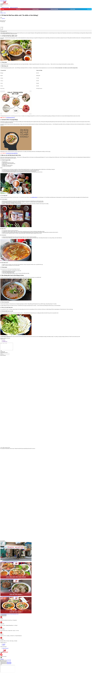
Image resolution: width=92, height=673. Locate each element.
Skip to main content (3, 0)
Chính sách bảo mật (5, 648)
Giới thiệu (2, 9)
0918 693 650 (9, 663)
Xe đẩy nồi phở (72, 9)
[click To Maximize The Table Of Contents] (1, 28)
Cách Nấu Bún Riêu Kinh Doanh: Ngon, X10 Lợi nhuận (9, 579)
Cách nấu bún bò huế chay (10, 117)
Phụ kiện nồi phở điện (54, 9)
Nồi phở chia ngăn (36, 9)
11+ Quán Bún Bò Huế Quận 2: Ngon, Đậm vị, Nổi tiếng (9, 596)
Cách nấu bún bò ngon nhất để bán (12, 153)
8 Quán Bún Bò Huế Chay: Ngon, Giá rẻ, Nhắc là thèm (8, 561)
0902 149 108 (9, 661)
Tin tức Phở (89, 9)
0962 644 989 (9, 662)
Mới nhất (3, 340)
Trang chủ (1, 12)
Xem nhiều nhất (4, 341)
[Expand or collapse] (0, 30)
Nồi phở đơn (18, 9)
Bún (5, 12)
